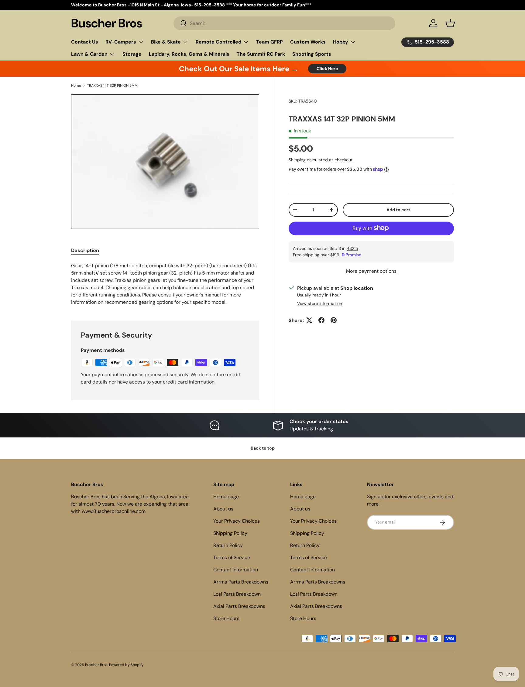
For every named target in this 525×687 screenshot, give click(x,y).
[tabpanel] (165, 284)
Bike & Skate (166, 42)
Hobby (340, 42)
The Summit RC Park (261, 54)
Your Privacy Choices (236, 521)
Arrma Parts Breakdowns (240, 582)
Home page (226, 496)
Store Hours (226, 618)
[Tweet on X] (309, 320)
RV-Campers (120, 42)
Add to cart (398, 209)
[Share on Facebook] (321, 320)
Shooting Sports (311, 54)
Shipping (297, 159)
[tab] (85, 250)
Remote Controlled (218, 42)
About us (223, 509)
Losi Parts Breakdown (237, 594)
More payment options (371, 271)
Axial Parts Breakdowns (239, 606)
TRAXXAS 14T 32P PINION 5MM (112, 85)
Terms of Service (231, 557)
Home (76, 85)
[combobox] (284, 23)
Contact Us (84, 42)
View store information (319, 303)
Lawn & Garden (89, 54)
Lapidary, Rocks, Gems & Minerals (189, 54)
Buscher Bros (96, 664)
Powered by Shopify (126, 664)
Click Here (327, 68)
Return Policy (228, 545)
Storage (132, 54)
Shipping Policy (230, 533)
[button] (450, 23)
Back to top (263, 448)
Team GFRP (269, 42)
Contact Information (235, 569)
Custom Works (308, 42)
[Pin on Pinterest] (334, 320)
